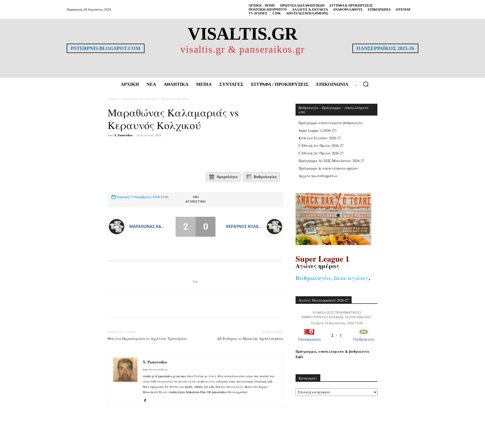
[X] (157, 155)
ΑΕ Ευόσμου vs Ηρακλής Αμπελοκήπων (250, 338)
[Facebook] (145, 155)
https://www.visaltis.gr (155, 369)
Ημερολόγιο (227, 177)
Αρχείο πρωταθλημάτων (318, 175)
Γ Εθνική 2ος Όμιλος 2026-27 (321, 153)
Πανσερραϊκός (309, 339)
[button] (366, 84)
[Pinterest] (168, 155)
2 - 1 (336, 335)
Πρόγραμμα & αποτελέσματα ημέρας (328, 168)
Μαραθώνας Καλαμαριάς (147, 226)
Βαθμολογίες (265, 177)
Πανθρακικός (364, 339)
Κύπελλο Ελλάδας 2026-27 (320, 138)
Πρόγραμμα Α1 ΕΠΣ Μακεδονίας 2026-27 (331, 160)
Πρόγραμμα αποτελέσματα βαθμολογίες (331, 122)
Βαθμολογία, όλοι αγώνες (332, 277)
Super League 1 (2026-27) (317, 130)
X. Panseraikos (123, 135)
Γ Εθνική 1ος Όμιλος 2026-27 (321, 145)
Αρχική (112, 99)
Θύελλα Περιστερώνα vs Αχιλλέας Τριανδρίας (147, 338)
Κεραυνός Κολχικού (244, 226)
